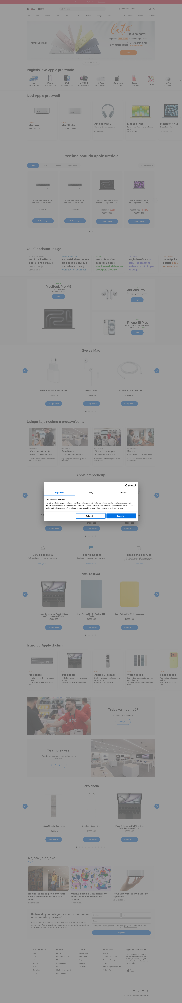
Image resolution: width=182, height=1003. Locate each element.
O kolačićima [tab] (122, 493)
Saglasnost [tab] (59, 493)
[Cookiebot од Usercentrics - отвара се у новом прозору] (127, 485)
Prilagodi (89, 516)
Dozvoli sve (121, 516)
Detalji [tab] (91, 493)
